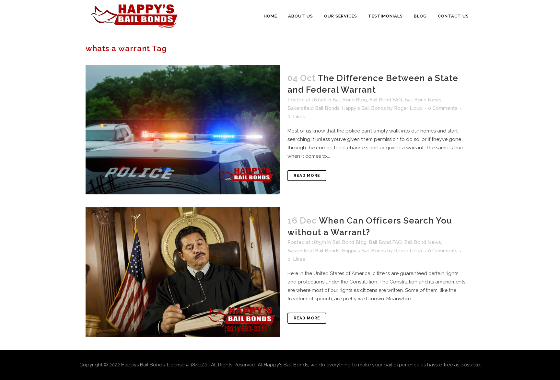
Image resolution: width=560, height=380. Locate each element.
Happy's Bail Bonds (364, 108)
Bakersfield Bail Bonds (313, 108)
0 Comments (443, 108)
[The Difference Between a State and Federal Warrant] (183, 129)
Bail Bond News (422, 100)
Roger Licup (408, 108)
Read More (307, 175)
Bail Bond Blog (349, 100)
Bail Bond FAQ (385, 100)
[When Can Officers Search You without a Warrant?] (183, 272)
